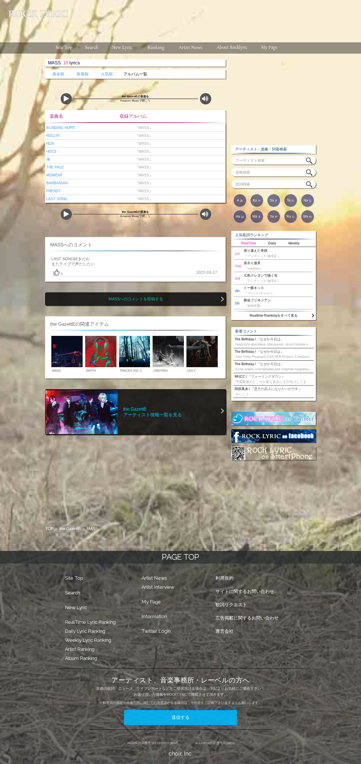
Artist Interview (158, 587)
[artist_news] (191, 48)
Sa (274, 200)
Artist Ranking (79, 649)
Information (154, 616)
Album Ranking (81, 658)
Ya (274, 216)
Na (307, 200)
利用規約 (224, 578)
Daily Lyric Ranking (85, 631)
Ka (257, 200)
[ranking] (156, 48)
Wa (307, 216)
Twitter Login (156, 631)
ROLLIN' (52, 135)
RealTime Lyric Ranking (90, 622)
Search (72, 593)
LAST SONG (56, 199)
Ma (256, 216)
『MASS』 (143, 128)
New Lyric (76, 607)
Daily (272, 243)
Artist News (154, 578)
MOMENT (54, 175)
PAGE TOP (180, 557)
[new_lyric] (122, 48)
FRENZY (53, 191)
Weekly (294, 243)
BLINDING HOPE (60, 128)
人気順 (107, 74)
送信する (180, 717)
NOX (49, 143)
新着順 (83, 74)
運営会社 (224, 631)
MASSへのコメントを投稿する (136, 299)
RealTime (248, 243)
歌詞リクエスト (231, 604)
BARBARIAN (56, 183)
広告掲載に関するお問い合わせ (247, 618)
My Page (151, 602)
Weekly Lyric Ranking (88, 640)
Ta (290, 200)
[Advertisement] (216, 18)
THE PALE (54, 167)
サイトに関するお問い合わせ (244, 591)
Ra (291, 216)
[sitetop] (63, 48)
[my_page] (269, 48)
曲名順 (58, 74)
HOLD (50, 151)
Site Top (74, 578)
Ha (240, 216)
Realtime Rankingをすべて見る (274, 316)
